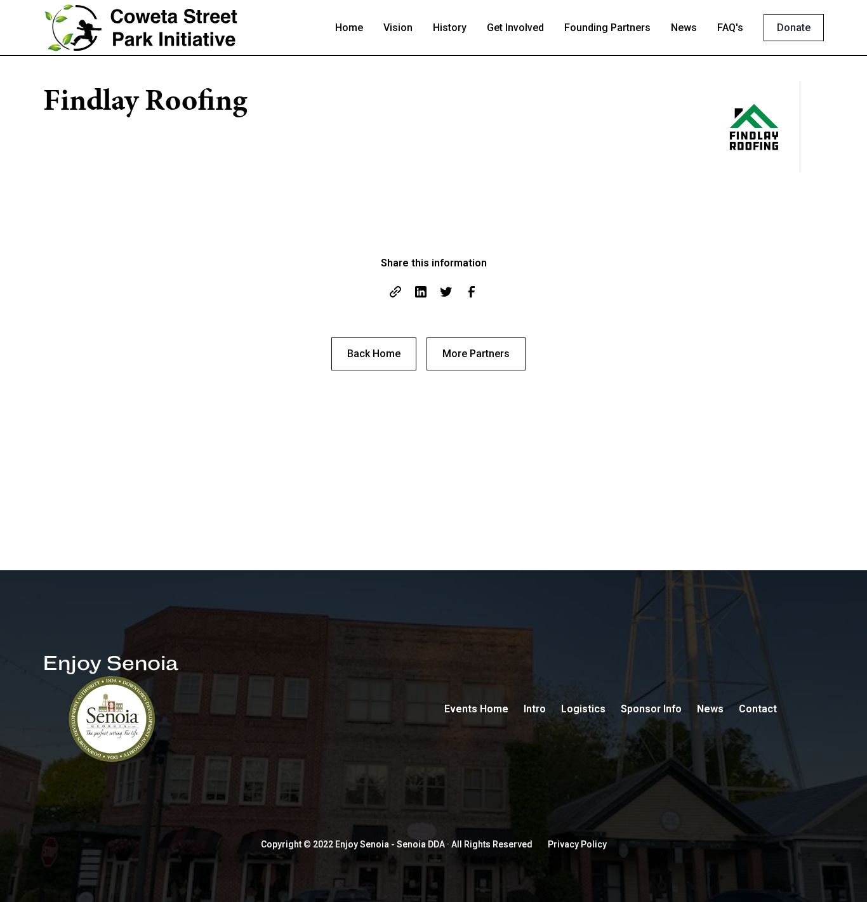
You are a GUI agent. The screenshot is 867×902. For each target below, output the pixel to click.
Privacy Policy (577, 844)
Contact (758, 709)
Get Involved (515, 28)
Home (349, 28)
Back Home (373, 354)
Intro (535, 709)
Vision (398, 28)
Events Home (476, 709)
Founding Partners (607, 28)
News (684, 28)
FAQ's (730, 28)
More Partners (476, 354)
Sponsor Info (651, 709)
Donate (794, 28)
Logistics (583, 709)
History (450, 28)
